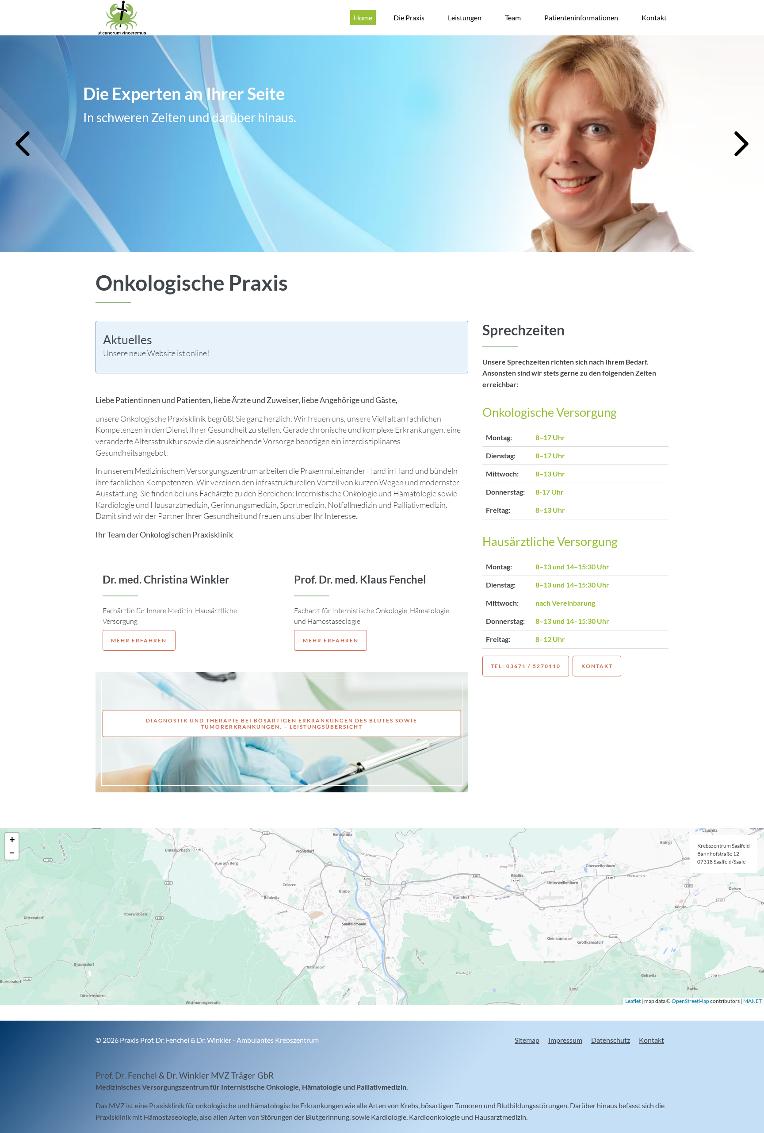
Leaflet (633, 1001)
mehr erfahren (139, 640)
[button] (12, 839)
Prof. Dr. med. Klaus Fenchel (360, 579)
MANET (752, 1001)
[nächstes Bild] (741, 143)
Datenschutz (610, 1040)
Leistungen (464, 17)
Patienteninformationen (581, 17)
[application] (382, 916)
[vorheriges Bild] (22, 143)
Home (363, 17)
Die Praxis (408, 17)
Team (513, 17)
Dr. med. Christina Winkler (166, 579)
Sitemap (527, 1040)
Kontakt (654, 17)
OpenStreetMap (690, 1001)
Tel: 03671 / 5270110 (526, 666)
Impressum (565, 1040)
